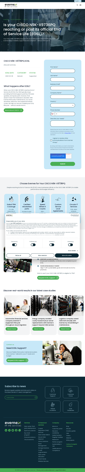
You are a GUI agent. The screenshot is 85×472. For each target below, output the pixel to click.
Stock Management (42, 445)
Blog (67, 426)
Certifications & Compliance (56, 449)
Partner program (57, 442)
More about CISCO (12, 110)
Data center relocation (41, 455)
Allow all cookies (67, 255)
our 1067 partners (16, 223)
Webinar (68, 438)
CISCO (26, 19)
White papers (70, 440)
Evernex (5, 19)
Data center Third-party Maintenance (30, 427)
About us (55, 426)
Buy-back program (27, 434)
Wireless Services (43, 461)
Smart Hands (42, 459)
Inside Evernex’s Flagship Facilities (57, 436)
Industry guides (71, 431)
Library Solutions (43, 441)
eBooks (68, 428)
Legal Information (60, 470)
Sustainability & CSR (56, 445)
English (77, 1)
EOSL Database (16, 19)
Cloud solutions (29, 439)
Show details (72, 250)
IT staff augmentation (42, 451)
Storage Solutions (43, 448)
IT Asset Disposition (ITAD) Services (43, 430)
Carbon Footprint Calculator (71, 445)
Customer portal (57, 428)
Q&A (67, 433)
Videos (68, 435)
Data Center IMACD (44, 435)
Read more (11, 329)
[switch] (33, 244)
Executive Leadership (55, 432)
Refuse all (18, 255)
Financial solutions (29, 437)
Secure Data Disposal (42, 438)
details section (59, 235)
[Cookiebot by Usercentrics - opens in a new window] (71, 215)
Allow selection (42, 255)
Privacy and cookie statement (45, 470)
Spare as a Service (30, 430)
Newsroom (55, 439)
